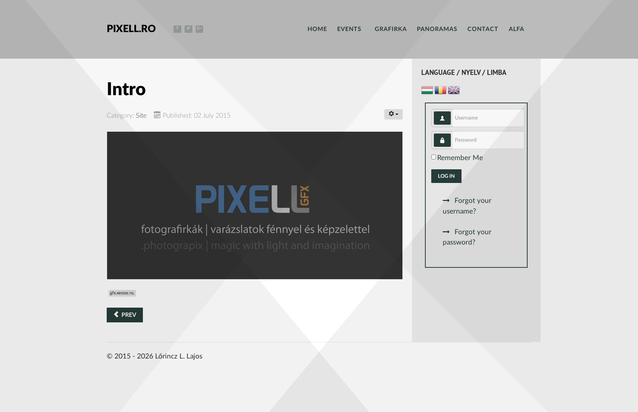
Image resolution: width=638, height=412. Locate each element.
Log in (446, 176)
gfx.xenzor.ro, (122, 293)
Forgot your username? (467, 206)
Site (141, 115)
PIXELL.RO (131, 29)
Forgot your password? (467, 237)
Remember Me (460, 158)
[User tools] (393, 114)
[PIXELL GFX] (255, 205)
